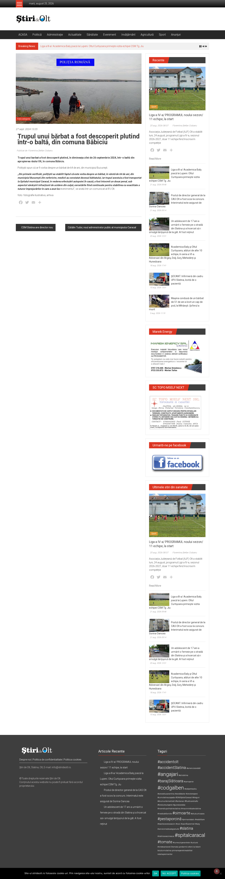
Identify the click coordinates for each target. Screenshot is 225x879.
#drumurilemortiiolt (166, 801)
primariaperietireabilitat (182, 850)
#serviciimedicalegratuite (168, 829)
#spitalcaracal (190, 835)
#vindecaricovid (164, 847)
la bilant (197, 847)
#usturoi (194, 842)
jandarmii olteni (186, 847)
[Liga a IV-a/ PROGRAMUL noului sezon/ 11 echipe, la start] (177, 88)
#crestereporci (192, 794)
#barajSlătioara (170, 781)
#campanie (189, 782)
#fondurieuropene (165, 805)
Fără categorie (23, 119)
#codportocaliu (190, 789)
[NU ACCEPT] (220, 873)
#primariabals (188, 819)
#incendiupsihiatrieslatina (169, 808)
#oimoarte (181, 813)
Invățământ (128, 34)
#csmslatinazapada (166, 797)
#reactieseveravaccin (166, 824)
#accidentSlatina (172, 767)
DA (155, 873)
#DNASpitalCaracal (183, 797)
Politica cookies (72, 759)
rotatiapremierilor (165, 854)
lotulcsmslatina (164, 850)
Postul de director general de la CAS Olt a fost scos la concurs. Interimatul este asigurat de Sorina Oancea (123, 796)
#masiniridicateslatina (191, 808)
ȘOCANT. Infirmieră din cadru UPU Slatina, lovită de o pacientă (187, 280)
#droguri (196, 797)
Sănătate (92, 34)
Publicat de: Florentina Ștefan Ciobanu (35, 150)
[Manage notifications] (217, 871)
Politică (37, 34)
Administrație (55, 34)
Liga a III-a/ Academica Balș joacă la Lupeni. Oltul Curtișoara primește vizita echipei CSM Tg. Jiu (92, 46)
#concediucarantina (166, 794)
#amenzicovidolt (194, 768)
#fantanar (179, 801)
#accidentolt (168, 762)
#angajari (168, 774)
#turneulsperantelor (181, 842)
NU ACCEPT (169, 873)
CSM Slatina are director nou (37, 227)
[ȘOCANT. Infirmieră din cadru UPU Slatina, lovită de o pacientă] (159, 279)
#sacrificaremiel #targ (190, 824)
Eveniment (109, 34)
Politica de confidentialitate (47, 759)
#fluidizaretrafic (191, 801)
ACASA (22, 34)
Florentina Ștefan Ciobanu (184, 125)
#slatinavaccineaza (166, 836)
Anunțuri (176, 34)
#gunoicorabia (179, 805)
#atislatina (183, 775)
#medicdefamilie (165, 814)
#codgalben (171, 788)
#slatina (186, 828)
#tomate (165, 842)
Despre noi (25, 759)
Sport (162, 34)
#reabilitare (200, 819)
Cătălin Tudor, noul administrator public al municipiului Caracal (102, 227)
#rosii (178, 824)
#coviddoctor (180, 794)
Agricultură (147, 34)
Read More (155, 158)
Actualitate (74, 34)
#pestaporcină (170, 819)
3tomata (174, 847)
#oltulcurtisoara (197, 814)
